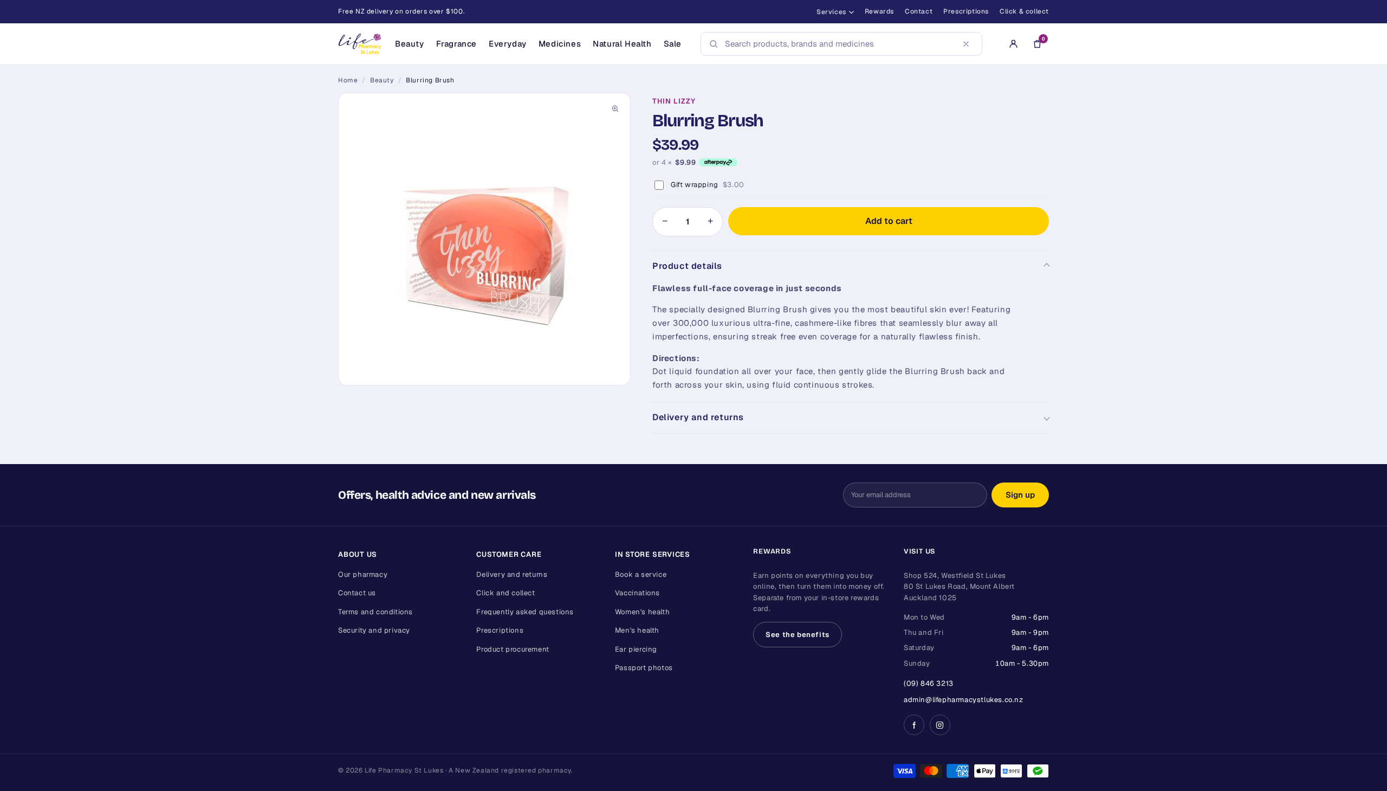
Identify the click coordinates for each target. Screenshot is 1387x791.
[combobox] (838, 44)
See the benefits (797, 634)
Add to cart (888, 221)
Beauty (409, 43)
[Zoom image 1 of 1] (484, 239)
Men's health (637, 630)
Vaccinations (637, 592)
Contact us (357, 592)
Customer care (508, 554)
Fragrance (456, 43)
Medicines (560, 43)
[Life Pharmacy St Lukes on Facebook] (914, 725)
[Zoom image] (615, 108)
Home (348, 80)
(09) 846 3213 (929, 683)
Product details (687, 266)
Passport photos (644, 667)
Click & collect (1024, 11)
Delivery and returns (698, 417)
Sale (673, 43)
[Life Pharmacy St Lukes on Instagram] (940, 725)
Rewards (879, 11)
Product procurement (512, 649)
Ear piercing (636, 649)
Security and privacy (374, 630)
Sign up (1020, 495)
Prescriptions (966, 11)
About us (357, 554)
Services (831, 12)
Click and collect (505, 592)
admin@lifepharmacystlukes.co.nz (963, 699)
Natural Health (622, 43)
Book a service (640, 574)
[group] (484, 239)
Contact (918, 11)
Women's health (642, 611)
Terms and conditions (375, 611)
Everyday (508, 43)
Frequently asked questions (525, 611)
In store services (652, 554)
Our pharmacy (362, 574)
